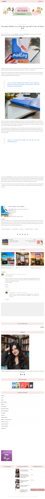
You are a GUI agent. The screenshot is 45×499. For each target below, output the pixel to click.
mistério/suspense (4, 410)
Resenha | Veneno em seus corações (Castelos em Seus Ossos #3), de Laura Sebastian (24, 476)
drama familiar (4, 402)
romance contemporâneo (6, 419)
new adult (3, 413)
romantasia (3, 428)
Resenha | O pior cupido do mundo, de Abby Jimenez (24, 481)
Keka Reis (21, 229)
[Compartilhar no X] (20, 234)
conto (2, 397)
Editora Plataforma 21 (22, 24)
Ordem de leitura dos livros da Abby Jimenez (24, 470)
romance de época (4, 421)
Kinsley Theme (20, 496)
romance (3, 415)
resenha (36, 229)
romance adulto (4, 417)
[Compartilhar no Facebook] (17, 234)
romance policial (4, 426)
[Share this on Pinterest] (22, 234)
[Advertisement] (22, 161)
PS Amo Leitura (12, 292)
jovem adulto (15, 229)
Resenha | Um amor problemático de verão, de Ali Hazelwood (24, 490)
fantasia (2, 404)
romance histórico (4, 423)
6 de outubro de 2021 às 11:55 (21, 292)
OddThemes (35, 496)
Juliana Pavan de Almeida (10, 274)
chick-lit (2, 395)
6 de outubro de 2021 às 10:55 (21, 274)
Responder (7, 286)
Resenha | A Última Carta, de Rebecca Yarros (24, 486)
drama (2, 399)
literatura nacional (29, 229)
